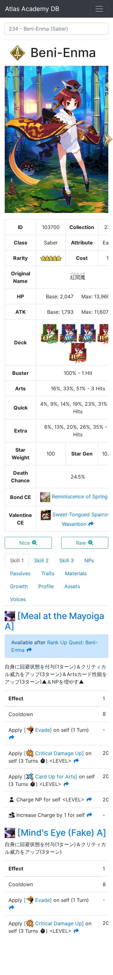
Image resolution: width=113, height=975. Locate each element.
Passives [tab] (20, 573)
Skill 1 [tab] (17, 560)
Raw (81, 543)
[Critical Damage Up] (54, 753)
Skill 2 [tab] (41, 560)
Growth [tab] (19, 586)
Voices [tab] (18, 599)
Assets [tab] (72, 586)
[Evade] (38, 730)
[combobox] (56, 29)
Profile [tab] (46, 586)
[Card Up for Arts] (50, 776)
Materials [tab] (76, 573)
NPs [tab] (89, 560)
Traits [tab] (47, 573)
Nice (24, 543)
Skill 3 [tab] (66, 560)
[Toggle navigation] (99, 9)
